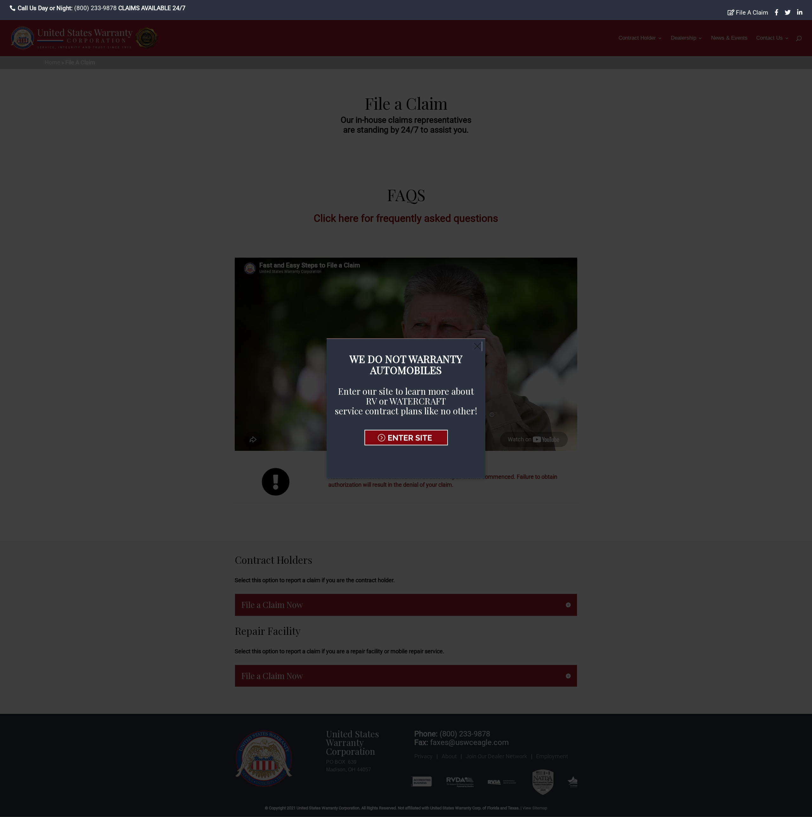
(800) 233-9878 (95, 8)
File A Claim (751, 12)
